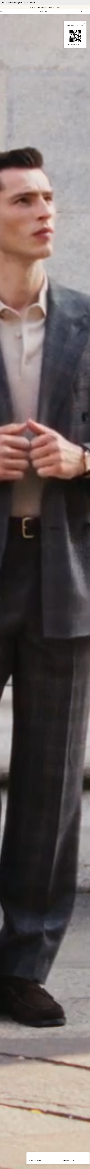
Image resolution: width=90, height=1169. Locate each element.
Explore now (69, 1160)
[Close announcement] (85, 2)
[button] (2, 12)
